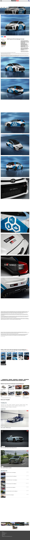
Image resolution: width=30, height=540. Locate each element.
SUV (5, 404)
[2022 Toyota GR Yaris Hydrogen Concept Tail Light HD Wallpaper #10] (27, 358)
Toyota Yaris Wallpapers (5, 379)
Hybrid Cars (13, 404)
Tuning (26, 404)
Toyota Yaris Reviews (8, 380)
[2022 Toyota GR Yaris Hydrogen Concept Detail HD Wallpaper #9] (21, 358)
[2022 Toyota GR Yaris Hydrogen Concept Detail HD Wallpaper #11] (4, 362)
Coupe (7, 404)
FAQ (2, 535)
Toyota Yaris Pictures (26, 379)
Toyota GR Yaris (20, 380)
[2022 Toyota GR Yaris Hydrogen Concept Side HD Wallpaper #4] (21, 354)
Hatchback (17, 380)
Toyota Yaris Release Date (3, 380)
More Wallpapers (3, 364)
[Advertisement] (15, 4)
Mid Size (24, 404)
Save (5, 36)
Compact (10, 404)
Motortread (3, 534)
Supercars (21, 404)
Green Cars (24, 380)
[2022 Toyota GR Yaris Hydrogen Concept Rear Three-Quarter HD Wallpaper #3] (15, 354)
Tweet (2, 36)
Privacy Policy (3, 533)
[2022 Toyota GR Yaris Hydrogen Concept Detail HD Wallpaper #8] (15, 358)
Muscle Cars (2, 404)
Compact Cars (10, 379)
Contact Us (3, 532)
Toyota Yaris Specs (15, 379)
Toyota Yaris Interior (13, 380)
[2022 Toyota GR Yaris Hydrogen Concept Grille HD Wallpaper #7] (9, 358)
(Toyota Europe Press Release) (3, 336)
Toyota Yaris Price (20, 379)
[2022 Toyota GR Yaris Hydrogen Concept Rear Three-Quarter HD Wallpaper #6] (4, 358)
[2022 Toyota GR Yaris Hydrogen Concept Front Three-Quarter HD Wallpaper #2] (9, 354)
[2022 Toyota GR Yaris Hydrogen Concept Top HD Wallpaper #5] (27, 354)
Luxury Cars (17, 404)
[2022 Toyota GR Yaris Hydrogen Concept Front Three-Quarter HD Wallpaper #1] (4, 354)
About (2, 531)
